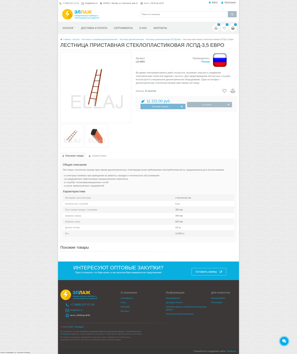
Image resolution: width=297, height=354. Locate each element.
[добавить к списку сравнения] (232, 91)
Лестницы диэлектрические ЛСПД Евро (163, 39)
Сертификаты (123, 28)
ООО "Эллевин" (76, 327)
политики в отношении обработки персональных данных (102, 331)
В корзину (207, 104)
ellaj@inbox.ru (91, 3)
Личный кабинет (218, 298)
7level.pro (231, 351)
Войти (214, 2)
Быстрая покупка (160, 106)
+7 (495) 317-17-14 (70, 3)
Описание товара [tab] (74, 155)
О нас (143, 28)
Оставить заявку (206, 271)
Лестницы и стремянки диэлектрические (99, 39)
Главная (67, 39)
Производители (173, 298)
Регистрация (230, 2)
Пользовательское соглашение (180, 314)
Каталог (68, 28)
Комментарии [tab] (99, 155)
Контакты (160, 28)
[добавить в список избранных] (224, 91)
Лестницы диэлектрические (132, 39)
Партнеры (125, 307)
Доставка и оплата (94, 28)
